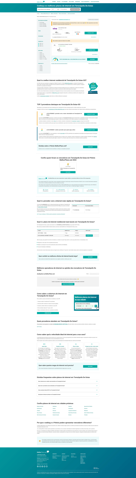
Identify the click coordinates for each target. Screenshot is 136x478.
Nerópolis (86, 410)
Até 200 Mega (42, 22)
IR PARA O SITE (91, 32)
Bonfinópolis (39, 408)
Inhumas (54, 410)
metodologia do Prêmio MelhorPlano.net (56, 109)
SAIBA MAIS (90, 146)
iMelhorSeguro (82, 463)
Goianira (85, 408)
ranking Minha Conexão (42, 207)
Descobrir (90, 366)
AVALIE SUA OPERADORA (68, 284)
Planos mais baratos (62, 13)
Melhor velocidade (54, 13)
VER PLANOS (68, 172)
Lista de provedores (71, 13)
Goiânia (38, 410)
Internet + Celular (42, 56)
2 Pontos (41, 66)
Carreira (72, 455)
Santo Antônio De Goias (88, 412)
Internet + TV (42, 53)
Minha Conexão (83, 455)
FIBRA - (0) (41, 43)
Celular (58, 1)
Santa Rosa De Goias (72, 412)
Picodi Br (81, 459)
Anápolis (70, 406)
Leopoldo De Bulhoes (72, 410)
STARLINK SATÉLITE (58, 324)
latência (95, 136)
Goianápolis (70, 408)
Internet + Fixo (42, 55)
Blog (62, 459)
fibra (55, 121)
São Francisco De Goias (41, 414)
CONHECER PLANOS (91, 114)
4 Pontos (41, 69)
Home (38, 16)
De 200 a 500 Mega (43, 23)
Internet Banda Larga (43, 16)
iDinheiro (81, 461)
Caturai (54, 408)
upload (78, 121)
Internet (54, 1)
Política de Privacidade (65, 455)
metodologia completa (44, 96)
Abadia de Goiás (40, 406)
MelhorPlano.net (68, 83)
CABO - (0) (41, 44)
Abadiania (55, 406)
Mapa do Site (64, 460)
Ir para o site (92, 50)
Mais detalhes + (95, 54)
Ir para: (38, 13)
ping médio (62, 133)
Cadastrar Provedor (95, 1)
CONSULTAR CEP (48, 313)
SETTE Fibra (65, 324)
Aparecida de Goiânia (88, 406)
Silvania (69, 414)
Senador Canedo (56, 414)
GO (48, 16)
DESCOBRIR (92, 59)
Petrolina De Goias (56, 412)
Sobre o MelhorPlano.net (56, 455)
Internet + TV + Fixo (43, 57)
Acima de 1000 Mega (43, 26)
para (63, 19)
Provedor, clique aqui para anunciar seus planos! (59, 63)
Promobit (82, 460)
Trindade (85, 414)
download (74, 121)
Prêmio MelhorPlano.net (45, 13)
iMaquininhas (82, 462)
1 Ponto (41, 65)
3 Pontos (41, 68)
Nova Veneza (39, 412)
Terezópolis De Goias (52, 16)
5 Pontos (41, 70)
